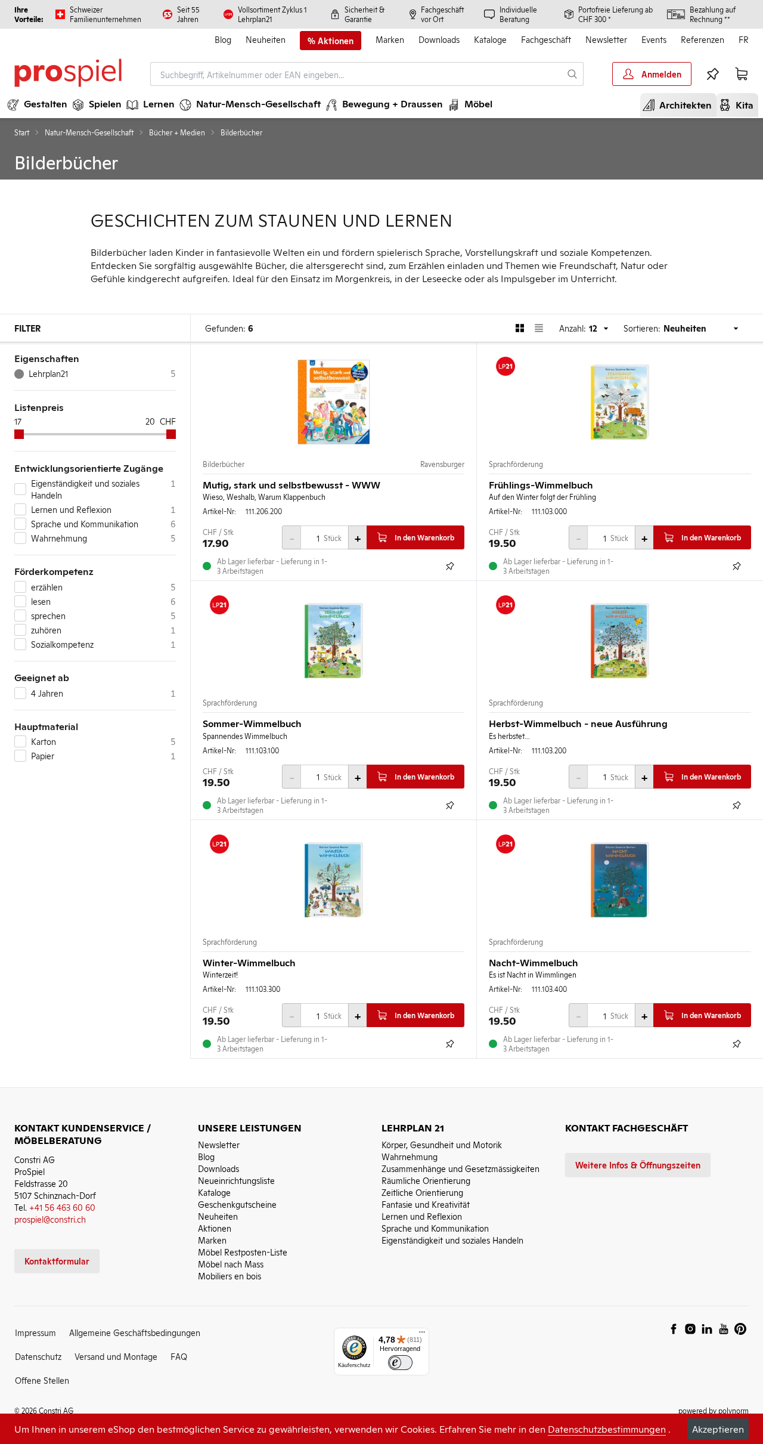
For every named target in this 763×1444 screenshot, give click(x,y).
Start (21, 132)
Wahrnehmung (410, 1156)
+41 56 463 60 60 (62, 1207)
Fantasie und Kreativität (426, 1204)
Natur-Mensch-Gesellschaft (89, 132)
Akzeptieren (718, 1428)
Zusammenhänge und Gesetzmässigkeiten (460, 1168)
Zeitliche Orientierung (422, 1192)
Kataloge (490, 39)
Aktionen (214, 1227)
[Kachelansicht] (520, 328)
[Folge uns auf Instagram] (690, 1329)
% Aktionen (330, 40)
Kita (740, 104)
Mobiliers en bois (229, 1275)
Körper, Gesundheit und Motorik (442, 1144)
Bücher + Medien (177, 132)
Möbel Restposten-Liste (242, 1251)
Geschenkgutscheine (237, 1204)
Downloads (439, 39)
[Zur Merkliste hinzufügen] (450, 566)
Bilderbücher (223, 464)
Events (653, 39)
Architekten (680, 104)
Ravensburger (442, 464)
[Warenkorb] (741, 74)
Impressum (35, 1332)
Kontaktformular (56, 1260)
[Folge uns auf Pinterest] (740, 1329)
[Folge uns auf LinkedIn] (707, 1329)
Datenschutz (38, 1356)
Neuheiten (266, 39)
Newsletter (606, 39)
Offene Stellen (42, 1380)
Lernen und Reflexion (422, 1216)
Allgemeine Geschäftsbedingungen (134, 1332)
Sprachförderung (516, 464)
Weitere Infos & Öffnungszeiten (637, 1164)
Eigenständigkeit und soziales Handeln (452, 1239)
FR (744, 39)
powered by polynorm (713, 1410)
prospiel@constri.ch (50, 1219)
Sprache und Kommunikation (435, 1227)
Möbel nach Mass (230, 1263)
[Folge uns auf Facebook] (673, 1329)
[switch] (400, 1362)
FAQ (178, 1356)
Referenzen (702, 39)
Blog (223, 39)
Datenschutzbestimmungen (607, 1428)
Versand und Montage (116, 1356)
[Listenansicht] (539, 328)
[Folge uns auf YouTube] (723, 1329)
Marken (390, 39)
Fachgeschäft (546, 39)
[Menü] (422, 1335)
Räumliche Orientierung (426, 1180)
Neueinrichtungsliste (236, 1180)
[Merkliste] (713, 74)
